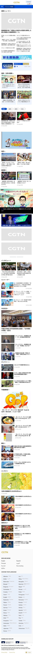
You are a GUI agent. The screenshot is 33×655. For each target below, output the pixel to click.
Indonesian (9, 623)
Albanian (7, 576)
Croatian (7, 592)
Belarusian (8, 581)
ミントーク (4, 280)
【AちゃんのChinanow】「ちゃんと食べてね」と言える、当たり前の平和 (24, 86)
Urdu (21, 625)
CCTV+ (3, 568)
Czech (6, 594)
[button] (8, 28)
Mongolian (23, 581)
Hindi (5, 618)
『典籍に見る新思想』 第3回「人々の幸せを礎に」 (8, 100)
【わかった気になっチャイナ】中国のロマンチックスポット (8, 86)
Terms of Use (12, 652)
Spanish (23, 610)
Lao (21, 576)
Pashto (22, 597)
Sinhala (22, 607)
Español (18, 560)
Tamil (21, 615)
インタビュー (5, 260)
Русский (3, 566)
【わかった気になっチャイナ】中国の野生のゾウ (24, 100)
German (7, 607)
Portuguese (24, 594)
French (7, 605)
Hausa (6, 612)
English (3, 560)
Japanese (7, 628)
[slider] (17, 66)
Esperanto (8, 599)
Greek (7, 610)
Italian (6, 625)
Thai (21, 618)
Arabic (6, 579)
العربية (18, 563)
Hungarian (7, 620)
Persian (22, 589)
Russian (23, 602)
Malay (23, 579)
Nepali (22, 586)
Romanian (23, 599)
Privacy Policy (4, 652)
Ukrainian (24, 623)
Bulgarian (8, 586)
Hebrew (6, 615)
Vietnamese (24, 628)
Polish (22, 592)
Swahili (23, 612)
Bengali (6, 584)
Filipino (7, 602)
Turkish (22, 620)
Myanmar (24, 584)
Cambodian (7, 589)
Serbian (22, 605)
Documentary (19, 566)
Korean (7, 631)
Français (3, 563)
